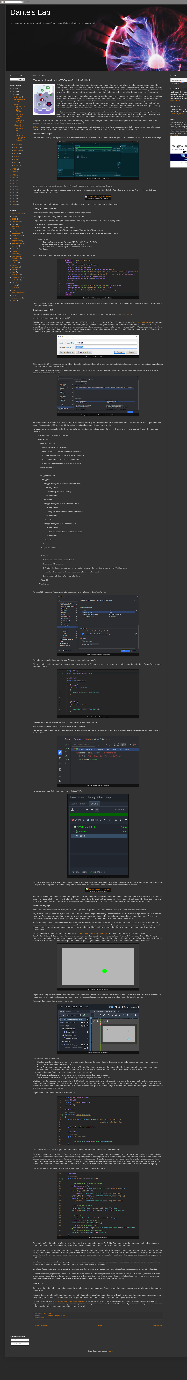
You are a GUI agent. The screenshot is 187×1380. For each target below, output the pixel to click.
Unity (14, 295)
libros (14, 269)
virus (13, 301)
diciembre (17, 97)
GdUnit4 (36, 127)
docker (14, 238)
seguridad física (17, 293)
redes (14, 285)
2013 (14, 190)
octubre (17, 147)
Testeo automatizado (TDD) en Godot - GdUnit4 (19, 108)
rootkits (14, 288)
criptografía (16, 222)
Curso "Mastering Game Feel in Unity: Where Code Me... (19, 137)
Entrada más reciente (41, 1325)
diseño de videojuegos (16, 232)
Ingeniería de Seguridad (16, 257)
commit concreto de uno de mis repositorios (91, 933)
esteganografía (17, 243)
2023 (14, 169)
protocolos (15, 280)
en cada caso (128, 314)
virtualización (16, 298)
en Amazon (174, 135)
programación (17, 277)
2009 (14, 201)
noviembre (18, 144)
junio (16, 159)
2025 (14, 91)
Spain (42, 1317)
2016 (14, 181)
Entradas (16, 1340)
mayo (16, 162)
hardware (15, 254)
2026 (14, 89)
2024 (14, 94)
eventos (15, 246)
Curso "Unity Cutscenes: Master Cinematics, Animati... (19, 118)
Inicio (100, 1325)
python (14, 282)
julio (16, 156)
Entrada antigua (156, 1325)
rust (13, 290)
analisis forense (17, 214)
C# (41, 1315)
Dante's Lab (30, 12)
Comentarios (17, 1344)
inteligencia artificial (16, 261)
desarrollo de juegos (54, 1315)
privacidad (15, 275)
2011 (14, 196)
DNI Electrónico (17, 235)
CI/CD (45, 1315)
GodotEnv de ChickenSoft (141, 322)
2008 (14, 205)
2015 (14, 184)
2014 (14, 187)
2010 (14, 199)
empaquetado (17, 241)
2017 (14, 178)
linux (13, 272)
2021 (14, 172)
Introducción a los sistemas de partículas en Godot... (19, 127)
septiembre (18, 150)
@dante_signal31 (178, 113)
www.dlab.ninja (175, 100)
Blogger (110, 1351)
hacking (15, 251)
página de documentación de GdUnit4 (71, 1301)
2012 (14, 193)
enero (16, 165)
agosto (16, 153)
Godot (63, 1315)
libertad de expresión (15, 266)
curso (14, 224)
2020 (14, 175)
